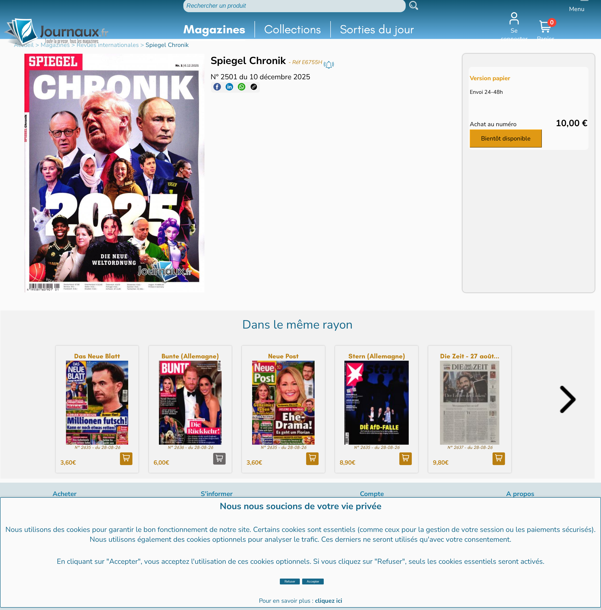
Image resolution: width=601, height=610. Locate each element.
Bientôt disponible (506, 138)
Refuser (290, 581)
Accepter (313, 581)
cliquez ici (328, 601)
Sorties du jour (377, 29)
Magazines (214, 29)
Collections (292, 29)
